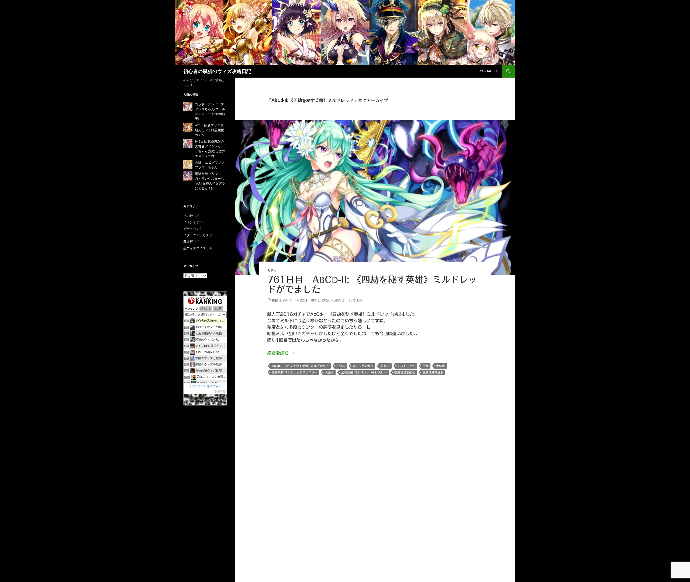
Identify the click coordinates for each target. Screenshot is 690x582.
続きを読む (280, 353)
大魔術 (329, 372)
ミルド (385, 365)
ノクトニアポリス (196, 235)
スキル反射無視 (363, 365)
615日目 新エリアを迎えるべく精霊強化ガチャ (209, 130)
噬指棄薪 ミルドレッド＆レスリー (294, 372)
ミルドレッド (406, 365)
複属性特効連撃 (433, 372)
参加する (220, 391)
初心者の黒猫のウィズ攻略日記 (217, 71)
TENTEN (355, 300)
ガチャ (272, 270)
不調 (426, 365)
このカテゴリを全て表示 (205, 386)
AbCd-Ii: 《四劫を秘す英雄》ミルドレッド (300, 365)
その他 (188, 216)
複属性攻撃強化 (404, 372)
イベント (189, 222)
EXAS (340, 365)
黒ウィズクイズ (194, 248)
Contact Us (489, 71)
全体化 (440, 365)
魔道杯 (188, 242)
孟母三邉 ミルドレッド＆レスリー (364, 372)
